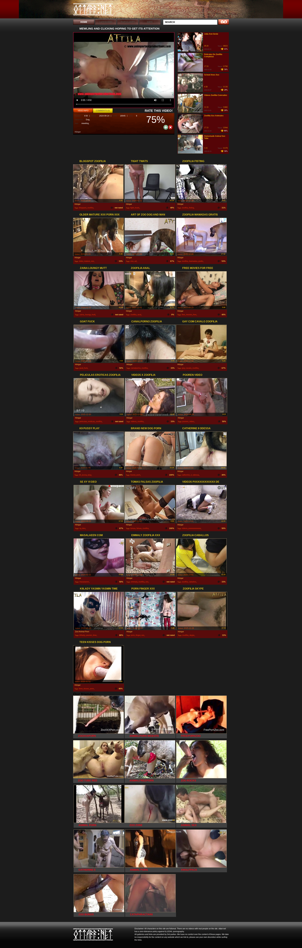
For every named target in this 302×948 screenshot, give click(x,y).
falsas (139, 528)
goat (81, 368)
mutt (93, 315)
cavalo (188, 368)
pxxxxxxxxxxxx (194, 528)
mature (87, 261)
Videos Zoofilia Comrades (215, 95)
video (191, 421)
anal (139, 315)
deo (83, 528)
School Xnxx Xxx (211, 75)
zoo (132, 261)
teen (81, 689)
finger (138, 635)
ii (191, 475)
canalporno (136, 368)
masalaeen (84, 582)
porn (138, 475)
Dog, (88, 120)
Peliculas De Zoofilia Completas (213, 55)
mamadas (193, 261)
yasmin (89, 635)
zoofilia (90, 208)
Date (150, 21)
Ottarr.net (93, 10)
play (89, 475)
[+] (165, 127)
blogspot (82, 208)
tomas (133, 528)
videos (134, 421)
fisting (191, 208)
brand (132, 475)
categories (105, 21)
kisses (86, 689)
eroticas (91, 421)
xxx (92, 261)
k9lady (82, 635)
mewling (85, 123)
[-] (170, 127)
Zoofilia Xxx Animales (214, 116)
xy (80, 528)
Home (83, 21)
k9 (80, 475)
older (81, 261)
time (95, 635)
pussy (84, 475)
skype (191, 635)
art (135, 261)
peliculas (83, 421)
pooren (185, 421)
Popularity (128, 21)
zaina (81, 315)
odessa (196, 475)
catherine (186, 475)
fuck (86, 368)
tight (132, 208)
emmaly (134, 582)
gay (183, 368)
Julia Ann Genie (211, 34)
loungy (88, 315)
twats (137, 208)
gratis (200, 261)
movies (189, 315)
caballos (192, 582)
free (183, 315)
